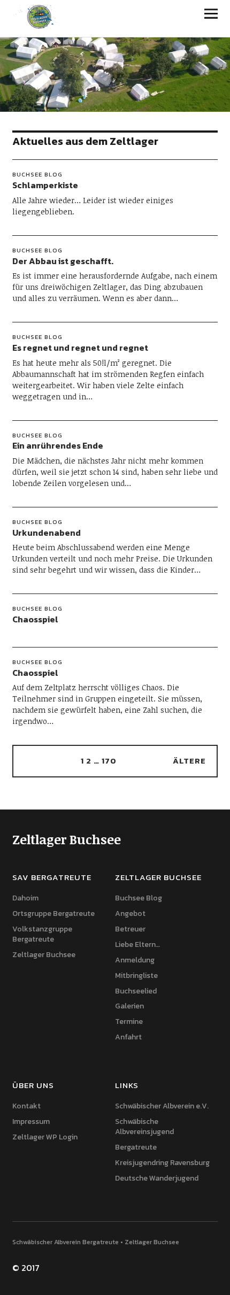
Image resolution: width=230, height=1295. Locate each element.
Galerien (129, 1006)
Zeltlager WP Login (45, 1137)
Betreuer (130, 929)
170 (109, 760)
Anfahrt (128, 1037)
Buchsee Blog (37, 175)
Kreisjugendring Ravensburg (162, 1162)
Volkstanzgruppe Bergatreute (42, 934)
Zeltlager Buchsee (43, 954)
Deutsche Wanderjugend (156, 1178)
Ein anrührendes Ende (57, 445)
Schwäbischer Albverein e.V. (162, 1106)
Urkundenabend (46, 532)
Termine (129, 1021)
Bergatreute (136, 1147)
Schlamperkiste (45, 185)
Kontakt (26, 1106)
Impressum (31, 1121)
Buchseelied (136, 991)
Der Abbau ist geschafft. (62, 261)
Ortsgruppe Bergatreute (53, 913)
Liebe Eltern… (137, 944)
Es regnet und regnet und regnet (80, 347)
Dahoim (25, 898)
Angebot (130, 913)
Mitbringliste (136, 975)
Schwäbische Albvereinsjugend (144, 1126)
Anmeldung (135, 960)
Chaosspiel (35, 619)
